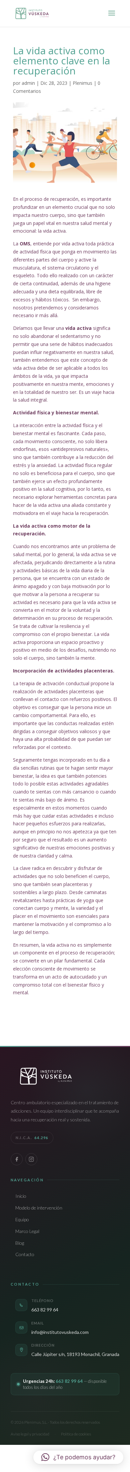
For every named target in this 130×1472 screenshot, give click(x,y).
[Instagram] (31, 1159)
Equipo (22, 1219)
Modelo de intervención (38, 1208)
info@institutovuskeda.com (60, 1332)
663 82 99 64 (44, 1309)
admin (28, 83)
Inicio (20, 1196)
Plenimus (82, 83)
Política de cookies (76, 1433)
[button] (78, 1457)
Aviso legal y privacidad (30, 1433)
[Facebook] (17, 1159)
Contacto (24, 1254)
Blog (19, 1243)
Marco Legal (27, 1231)
